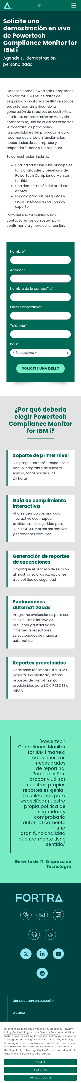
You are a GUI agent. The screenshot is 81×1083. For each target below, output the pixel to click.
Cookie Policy (20, 1032)
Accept (40, 1062)
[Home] (7, 5)
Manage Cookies (40, 1077)
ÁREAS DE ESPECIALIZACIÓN (33, 1001)
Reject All (40, 1069)
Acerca (19, 1013)
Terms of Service (50, 1032)
